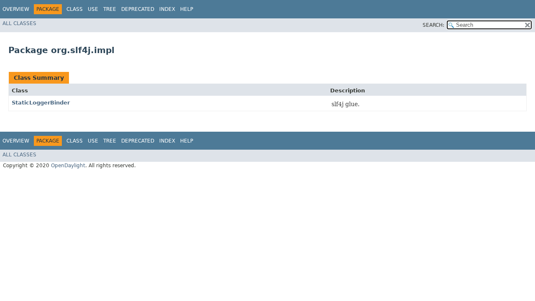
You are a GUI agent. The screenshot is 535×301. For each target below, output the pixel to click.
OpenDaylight (68, 165)
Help (186, 9)
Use (93, 9)
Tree (109, 9)
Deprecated (137, 9)
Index (167, 9)
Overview (16, 9)
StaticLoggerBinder (41, 102)
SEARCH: (433, 25)
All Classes (19, 23)
